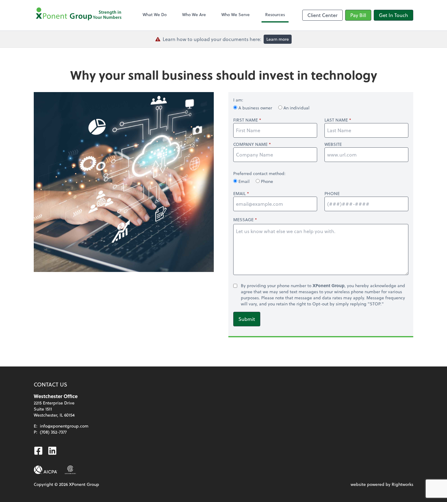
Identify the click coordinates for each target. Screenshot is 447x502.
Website (333, 144)
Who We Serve (235, 14)
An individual (296, 108)
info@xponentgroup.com (64, 426)
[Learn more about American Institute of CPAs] (45, 470)
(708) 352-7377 (53, 432)
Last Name (336, 120)
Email (244, 181)
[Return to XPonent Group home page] (79, 15)
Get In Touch (393, 15)
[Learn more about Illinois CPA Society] (70, 470)
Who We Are (194, 14)
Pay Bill (358, 15)
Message (243, 219)
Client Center (322, 15)
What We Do (155, 14)
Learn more (277, 39)
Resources (275, 14)
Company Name (250, 144)
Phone (266, 181)
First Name (245, 120)
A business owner (255, 108)
